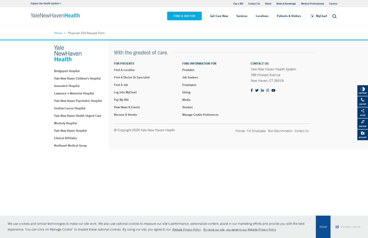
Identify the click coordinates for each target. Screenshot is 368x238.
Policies (240, 131)
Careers (333, 3)
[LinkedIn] (262, 90)
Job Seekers (190, 77)
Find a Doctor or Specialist (132, 77)
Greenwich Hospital (66, 86)
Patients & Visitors (289, 16)
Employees (189, 85)
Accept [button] (323, 226)
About (268, 3)
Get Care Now (219, 16)
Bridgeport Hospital (67, 71)
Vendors (187, 107)
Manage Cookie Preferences (200, 115)
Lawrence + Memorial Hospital (74, 93)
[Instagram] (267, 90)
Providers (188, 70)
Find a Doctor (184, 16)
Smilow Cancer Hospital (69, 108)
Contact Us (254, 3)
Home (58, 33)
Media (186, 100)
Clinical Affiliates (65, 138)
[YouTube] (273, 90)
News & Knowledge (286, 3)
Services (241, 16)
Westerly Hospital (65, 123)
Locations (262, 16)
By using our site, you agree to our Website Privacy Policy (239, 229)
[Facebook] (252, 90)
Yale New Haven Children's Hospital (77, 78)
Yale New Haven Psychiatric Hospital (78, 101)
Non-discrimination (280, 131)
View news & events (127, 107)
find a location (124, 70)
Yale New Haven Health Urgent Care (77, 116)
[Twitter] (257, 90)
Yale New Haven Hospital (70, 131)
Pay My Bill (121, 100)
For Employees (256, 131)
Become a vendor (125, 115)
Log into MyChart (125, 92)
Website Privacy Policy (186, 229)
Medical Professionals (312, 3)
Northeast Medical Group (70, 145)
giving (186, 92)
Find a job (121, 85)
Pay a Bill (238, 3)
